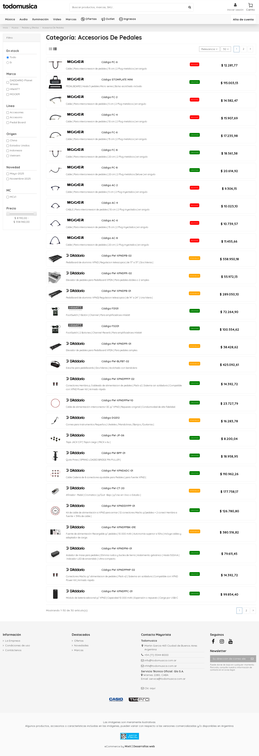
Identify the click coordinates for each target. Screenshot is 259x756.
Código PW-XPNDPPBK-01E (118, 527)
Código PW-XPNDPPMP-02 (118, 570)
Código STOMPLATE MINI (117, 79)
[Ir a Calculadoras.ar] (116, 699)
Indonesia (16, 150)
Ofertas (79, 640)
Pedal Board (18, 122)
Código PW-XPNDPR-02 (116, 273)
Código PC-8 (109, 167)
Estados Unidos (20, 145)
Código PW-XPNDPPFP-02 (117, 379)
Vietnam (15, 155)
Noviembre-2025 (20, 178)
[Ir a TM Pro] (139, 699)
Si (11, 62)
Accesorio (16, 117)
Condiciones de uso (17, 645)
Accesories (17, 112)
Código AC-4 (109, 203)
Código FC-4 (109, 114)
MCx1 (13, 196)
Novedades (81, 645)
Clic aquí (149, 688)
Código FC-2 (109, 97)
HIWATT (15, 89)
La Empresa (12, 640)
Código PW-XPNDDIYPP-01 (118, 506)
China (13, 140)
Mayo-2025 (17, 173)
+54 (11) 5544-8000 (156, 655)
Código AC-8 (109, 238)
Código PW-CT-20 (112, 488)
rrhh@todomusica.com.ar (160, 666)
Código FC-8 (109, 150)
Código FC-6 (109, 132)
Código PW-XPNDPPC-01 (117, 591)
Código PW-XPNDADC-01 (117, 470)
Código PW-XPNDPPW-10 (117, 400)
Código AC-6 (109, 220)
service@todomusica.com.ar (167, 678)
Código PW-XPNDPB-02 (116, 255)
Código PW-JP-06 (112, 435)
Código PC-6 (109, 62)
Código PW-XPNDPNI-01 (116, 548)
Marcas (78, 650)
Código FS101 (110, 308)
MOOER (15, 94)
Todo (13, 57)
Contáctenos (13, 650)
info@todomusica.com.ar (160, 660)
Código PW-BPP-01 (113, 453)
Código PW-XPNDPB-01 (116, 291)
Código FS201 (110, 326)
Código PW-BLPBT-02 (115, 361)
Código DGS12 (110, 417)
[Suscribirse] (252, 658)
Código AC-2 (109, 185)
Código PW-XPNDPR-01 (116, 343)
